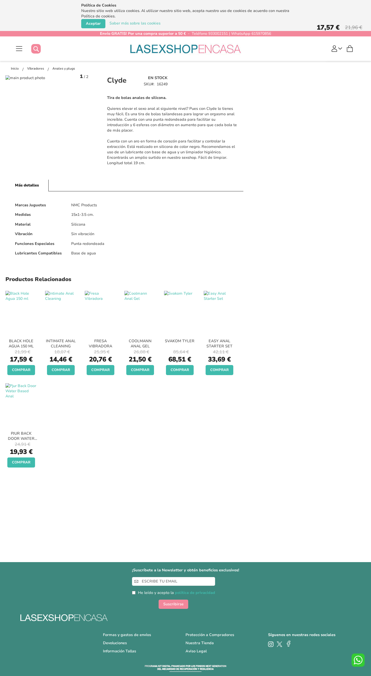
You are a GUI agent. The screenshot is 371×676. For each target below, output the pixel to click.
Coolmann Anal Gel (140, 343)
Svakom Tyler (179, 341)
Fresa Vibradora (100, 343)
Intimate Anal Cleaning (61, 343)
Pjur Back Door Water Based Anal (21, 438)
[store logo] (185, 49)
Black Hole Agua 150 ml (21, 343)
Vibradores (36, 68)
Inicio (15, 68)
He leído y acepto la (176, 592)
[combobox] (41, 49)
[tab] (27, 185)
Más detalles (27, 185)
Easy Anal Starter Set (219, 343)
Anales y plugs (63, 68)
